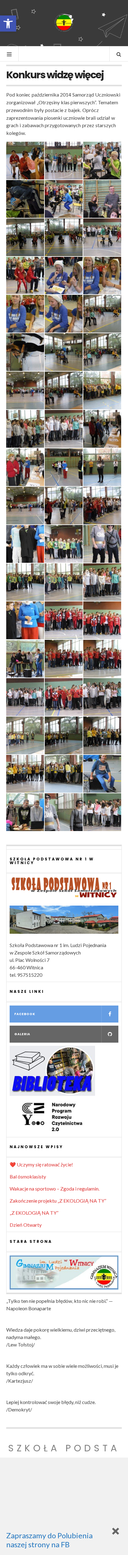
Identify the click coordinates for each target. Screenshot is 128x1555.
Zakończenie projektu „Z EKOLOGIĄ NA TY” (58, 1201)
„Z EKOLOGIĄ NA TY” (34, 1213)
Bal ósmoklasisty (28, 1176)
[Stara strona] (64, 1273)
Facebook (24, 1014)
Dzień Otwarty (26, 1225)
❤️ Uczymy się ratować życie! (41, 1164)
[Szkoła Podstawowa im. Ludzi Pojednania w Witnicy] (64, 22)
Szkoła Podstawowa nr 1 (64, 1455)
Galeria (22, 1034)
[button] (8, 23)
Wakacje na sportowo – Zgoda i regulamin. (54, 1188)
